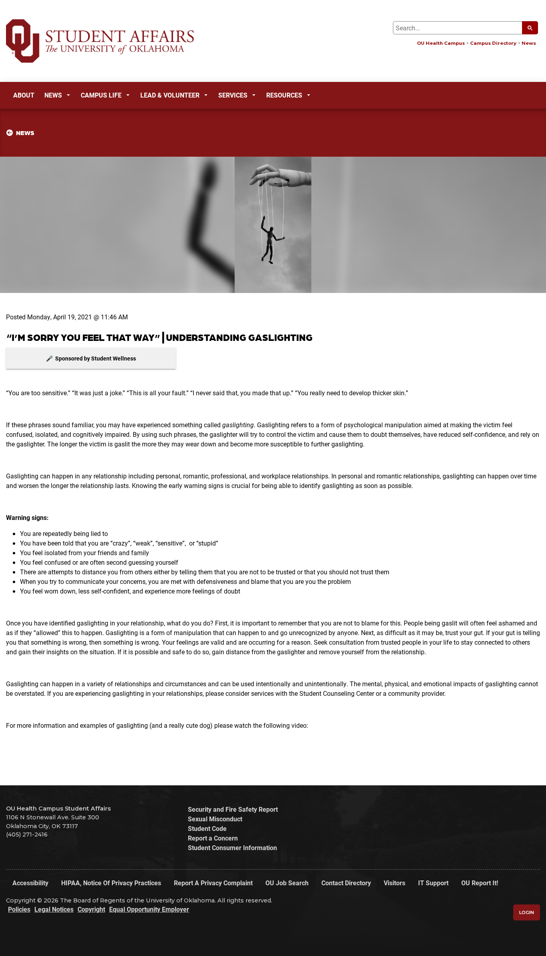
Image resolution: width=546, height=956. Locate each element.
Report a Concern (213, 838)
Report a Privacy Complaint (213, 882)
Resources (284, 95)
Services (232, 95)
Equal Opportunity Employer (149, 909)
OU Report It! (479, 882)
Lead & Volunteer (169, 95)
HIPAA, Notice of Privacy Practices (111, 882)
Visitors (394, 882)
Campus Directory (493, 43)
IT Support (433, 882)
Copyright (91, 909)
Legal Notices (54, 909)
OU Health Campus (441, 43)
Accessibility (30, 882)
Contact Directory (346, 882)
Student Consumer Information (232, 847)
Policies (19, 909)
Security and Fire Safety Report (233, 809)
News (529, 43)
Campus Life (101, 95)
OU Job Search (287, 882)
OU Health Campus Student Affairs (58, 808)
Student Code (207, 828)
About (23, 95)
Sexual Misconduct (215, 819)
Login (526, 912)
